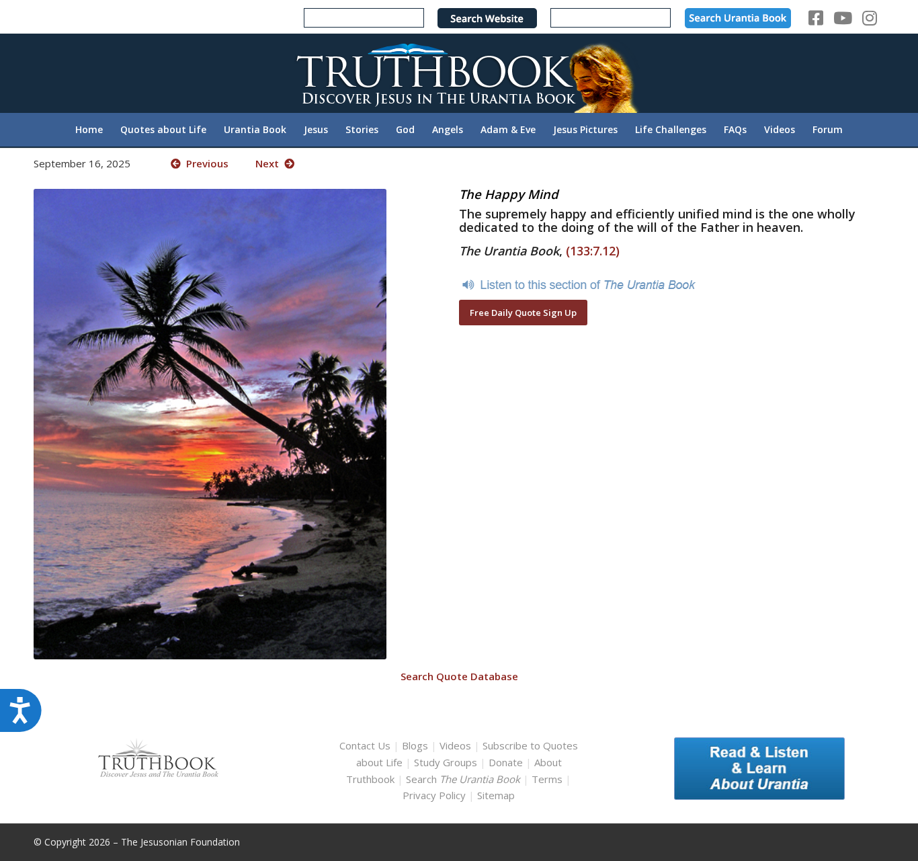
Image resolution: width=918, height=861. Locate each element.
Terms (547, 779)
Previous (204, 163)
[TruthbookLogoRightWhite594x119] (459, 73)
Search (464, 779)
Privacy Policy (434, 795)
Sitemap (496, 795)
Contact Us (364, 745)
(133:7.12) (593, 251)
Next (269, 163)
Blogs (415, 745)
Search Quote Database (459, 676)
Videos (455, 745)
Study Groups (447, 762)
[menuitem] (89, 130)
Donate (506, 762)
